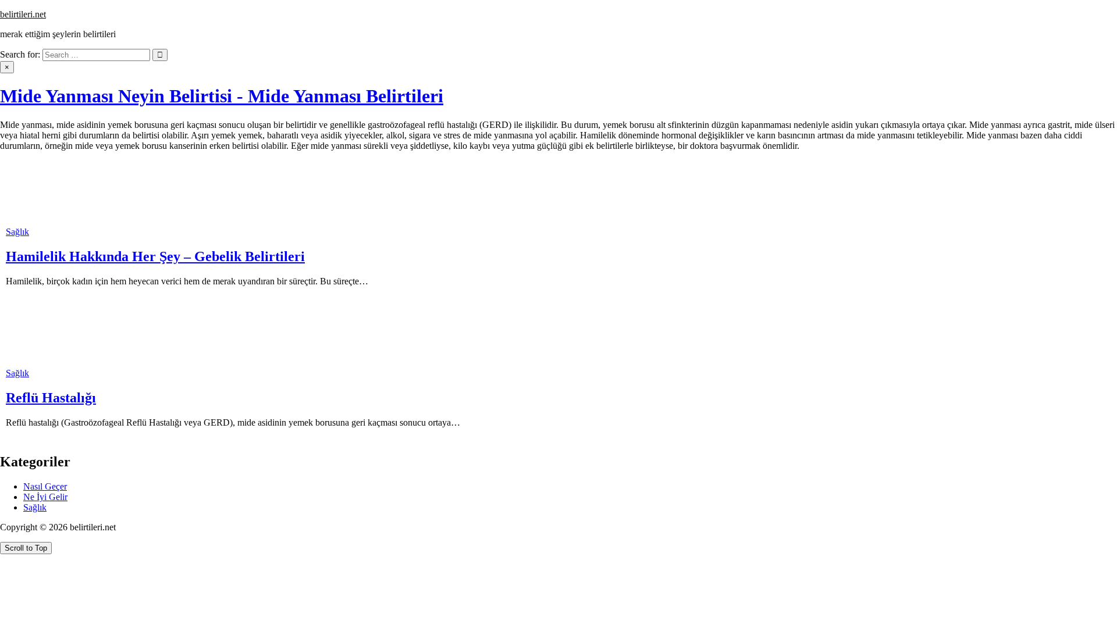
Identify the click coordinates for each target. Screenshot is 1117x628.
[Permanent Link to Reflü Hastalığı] (35, 362)
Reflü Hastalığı (51, 397)
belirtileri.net (23, 14)
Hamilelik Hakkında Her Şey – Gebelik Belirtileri (155, 256)
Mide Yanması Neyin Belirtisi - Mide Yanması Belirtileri (221, 95)
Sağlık (17, 232)
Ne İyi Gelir (45, 497)
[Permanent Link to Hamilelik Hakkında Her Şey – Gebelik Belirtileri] (35, 221)
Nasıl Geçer (45, 486)
